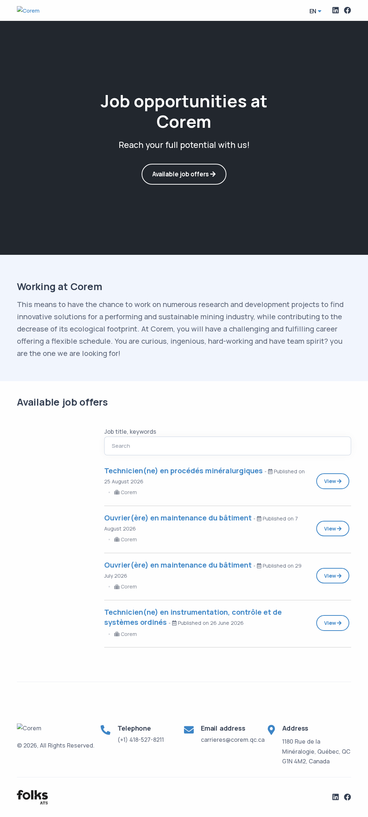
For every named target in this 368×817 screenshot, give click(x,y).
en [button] (313, 11)
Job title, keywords (130, 431)
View (330, 481)
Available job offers (181, 174)
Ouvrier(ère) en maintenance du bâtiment (178, 518)
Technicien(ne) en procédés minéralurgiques (184, 470)
